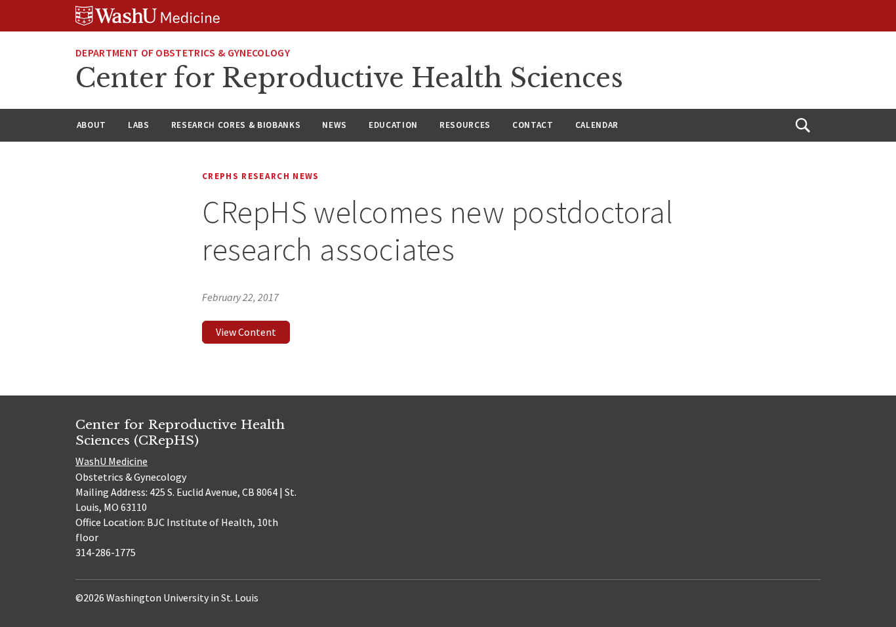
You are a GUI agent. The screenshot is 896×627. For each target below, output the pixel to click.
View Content (246, 331)
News (334, 125)
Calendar (597, 125)
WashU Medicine (111, 461)
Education (393, 125)
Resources (465, 125)
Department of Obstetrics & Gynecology (182, 52)
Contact (533, 125)
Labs (139, 125)
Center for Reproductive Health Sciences (349, 78)
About (91, 125)
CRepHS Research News (260, 176)
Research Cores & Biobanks (236, 125)
